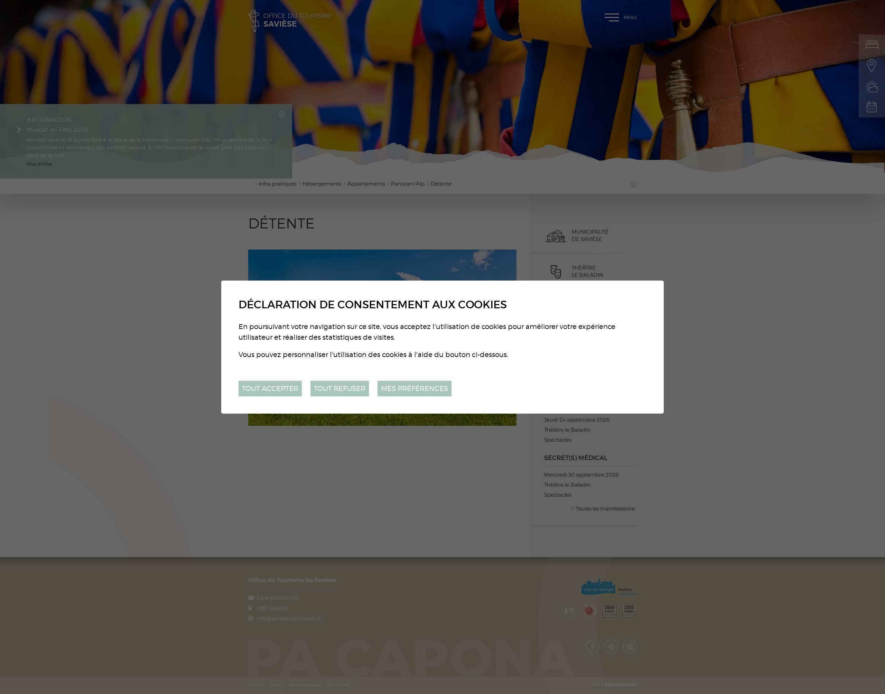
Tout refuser (339, 388)
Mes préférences (414, 388)
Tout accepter (270, 388)
